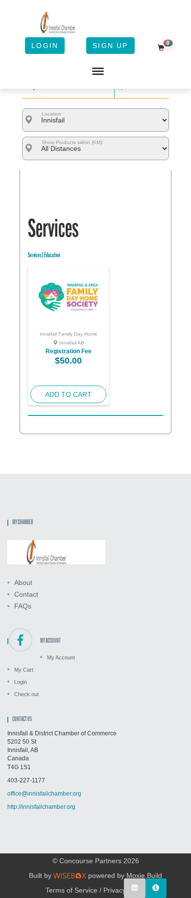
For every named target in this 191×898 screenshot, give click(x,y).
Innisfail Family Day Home (68, 334)
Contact (26, 594)
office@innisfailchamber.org (44, 793)
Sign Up (110, 45)
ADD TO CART (68, 394)
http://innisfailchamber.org (41, 806)
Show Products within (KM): (72, 142)
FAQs (22, 606)
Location (51, 114)
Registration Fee (69, 351)
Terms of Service (71, 890)
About (23, 582)
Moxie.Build (144, 875)
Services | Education (44, 255)
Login (44, 45)
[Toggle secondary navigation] (98, 71)
